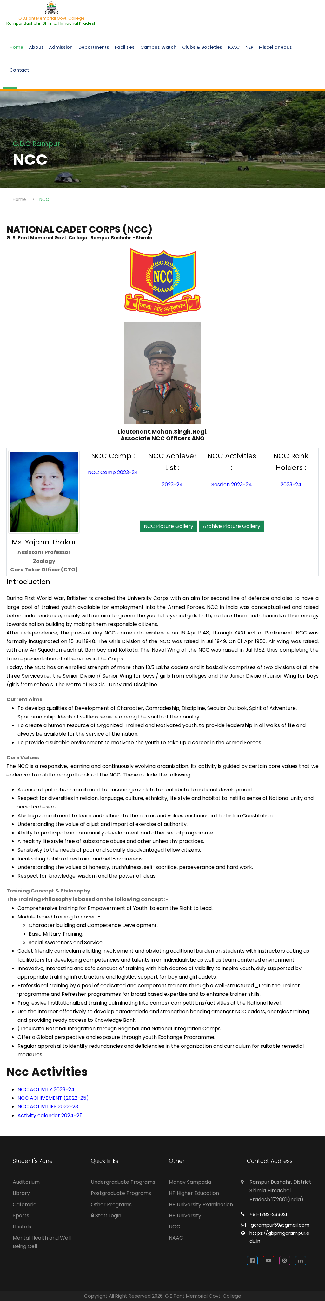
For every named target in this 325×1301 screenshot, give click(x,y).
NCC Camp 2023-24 (113, 472)
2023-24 (172, 484)
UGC (174, 1226)
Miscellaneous (275, 47)
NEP (249, 47)
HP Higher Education (194, 1193)
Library (21, 1193)
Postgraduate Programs (121, 1193)
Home (16, 47)
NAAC (176, 1237)
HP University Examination (201, 1204)
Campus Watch (158, 47)
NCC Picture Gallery (168, 526)
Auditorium (26, 1182)
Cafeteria (24, 1204)
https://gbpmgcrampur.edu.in (279, 1237)
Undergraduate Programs (123, 1182)
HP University (185, 1215)
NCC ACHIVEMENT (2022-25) (53, 1098)
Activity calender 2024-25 (50, 1115)
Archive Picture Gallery (231, 526)
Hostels (22, 1226)
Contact (19, 70)
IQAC (234, 47)
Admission (61, 47)
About (36, 47)
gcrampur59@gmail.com (280, 1224)
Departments (93, 47)
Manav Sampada (190, 1182)
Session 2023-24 (231, 484)
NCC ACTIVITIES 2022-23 (47, 1106)
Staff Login (107, 1215)
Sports (21, 1215)
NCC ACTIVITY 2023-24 (46, 1089)
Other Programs (111, 1204)
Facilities (125, 47)
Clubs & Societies (202, 47)
